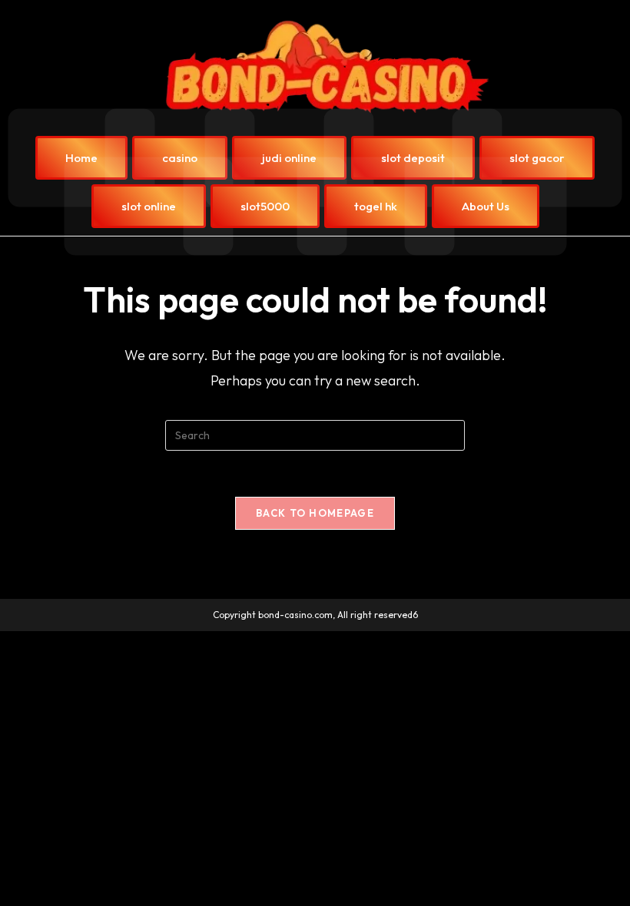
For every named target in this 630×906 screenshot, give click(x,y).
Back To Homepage (315, 513)
